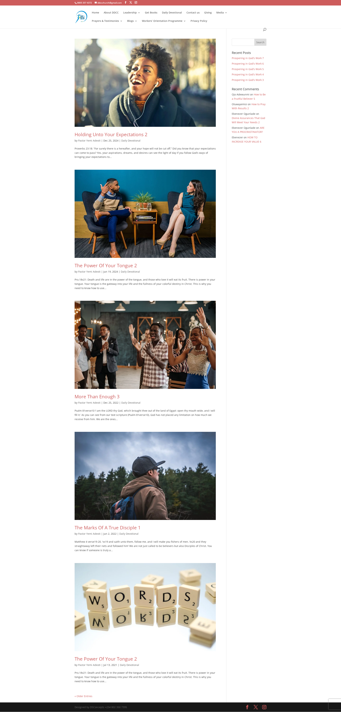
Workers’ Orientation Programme (162, 21)
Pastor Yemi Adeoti (89, 140)
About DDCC (111, 12)
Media (220, 12)
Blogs (130, 21)
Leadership (130, 12)
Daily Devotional (172, 12)
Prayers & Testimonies (105, 21)
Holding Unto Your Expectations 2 (111, 134)
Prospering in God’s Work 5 (248, 69)
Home (95, 12)
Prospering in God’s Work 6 (248, 63)
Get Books (151, 12)
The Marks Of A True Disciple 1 (108, 527)
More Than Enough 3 (97, 396)
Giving (208, 12)
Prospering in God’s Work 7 (248, 58)
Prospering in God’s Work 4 (248, 74)
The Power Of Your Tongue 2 (106, 265)
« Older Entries (83, 696)
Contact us (193, 12)
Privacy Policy (199, 21)
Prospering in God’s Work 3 (248, 80)
